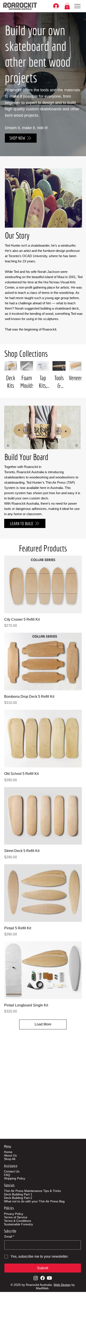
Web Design (62, 1284)
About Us (10, 1155)
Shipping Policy (14, 1178)
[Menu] (77, 6)
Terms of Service (15, 1217)
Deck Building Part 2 (18, 1198)
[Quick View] (43, 584)
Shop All (9, 1159)
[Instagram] (36, 1278)
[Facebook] (42, 1278)
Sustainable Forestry (18, 1224)
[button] (67, 6)
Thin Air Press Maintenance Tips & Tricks (32, 1191)
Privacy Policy (13, 1213)
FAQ (7, 1175)
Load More (43, 1024)
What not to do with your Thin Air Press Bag (34, 1201)
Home (8, 1152)
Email (9, 1236)
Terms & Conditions (17, 1220)
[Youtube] (49, 1278)
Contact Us (11, 1171)
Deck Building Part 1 (18, 1194)
